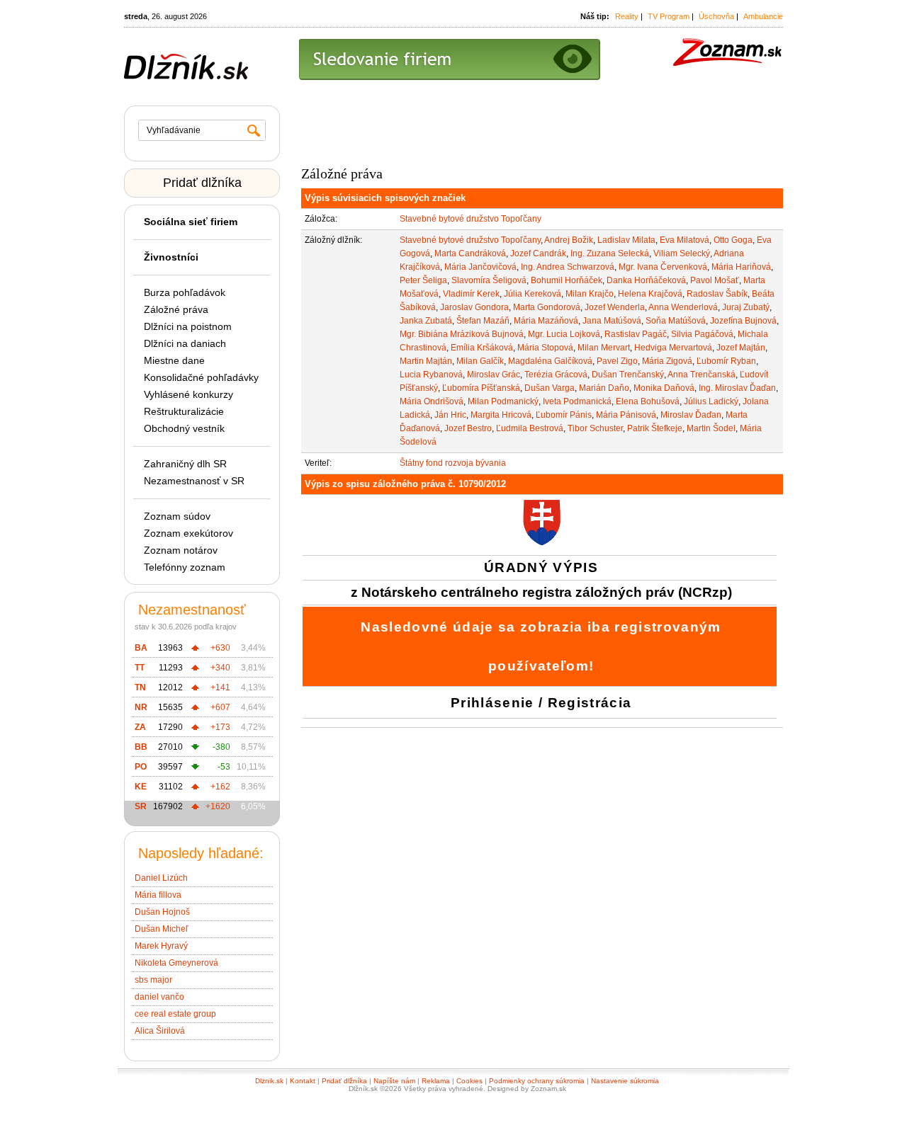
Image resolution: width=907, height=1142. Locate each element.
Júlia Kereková (532, 294)
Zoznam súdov (177, 516)
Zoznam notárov (181, 550)
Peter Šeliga (423, 280)
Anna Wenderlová (683, 307)
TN (140, 687)
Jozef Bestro (468, 428)
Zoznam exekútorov (188, 533)
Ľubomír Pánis (564, 415)
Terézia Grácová (555, 374)
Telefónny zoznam (184, 567)
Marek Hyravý (161, 946)
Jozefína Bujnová (743, 321)
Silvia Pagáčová (702, 334)
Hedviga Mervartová (673, 348)
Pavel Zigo (617, 361)
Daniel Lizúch (161, 878)
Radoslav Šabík (717, 294)
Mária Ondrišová (431, 401)
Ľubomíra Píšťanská (481, 388)
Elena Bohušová (648, 401)
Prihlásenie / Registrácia (541, 702)
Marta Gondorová (546, 307)
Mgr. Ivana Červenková (663, 267)
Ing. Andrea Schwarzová (567, 267)
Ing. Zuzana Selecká (609, 253)
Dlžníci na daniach (185, 343)
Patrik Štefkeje (654, 428)
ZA (140, 727)
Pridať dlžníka (202, 183)
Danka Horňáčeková (646, 280)
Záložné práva (176, 309)
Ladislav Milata (626, 240)
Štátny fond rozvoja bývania (453, 463)
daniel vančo (159, 997)
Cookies (469, 1081)
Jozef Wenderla (615, 307)
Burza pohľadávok (184, 292)
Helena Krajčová (650, 294)
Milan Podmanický (503, 401)
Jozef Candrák (538, 253)
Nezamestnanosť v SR (194, 480)
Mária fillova (158, 895)
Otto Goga (733, 240)
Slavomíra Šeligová (488, 280)
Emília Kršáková (482, 348)
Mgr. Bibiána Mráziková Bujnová (462, 334)
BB (141, 747)
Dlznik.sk (269, 1081)
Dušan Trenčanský (628, 374)
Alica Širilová (160, 1031)
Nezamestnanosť (192, 609)
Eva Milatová (684, 240)
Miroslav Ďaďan (690, 415)
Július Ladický (711, 401)
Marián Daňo (604, 388)
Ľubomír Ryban (726, 361)
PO (141, 767)
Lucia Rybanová (431, 374)
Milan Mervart (604, 348)
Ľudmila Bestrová (529, 428)
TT (140, 668)
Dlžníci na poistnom (188, 326)
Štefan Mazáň (482, 321)
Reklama (436, 1081)
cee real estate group (175, 1014)
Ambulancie (763, 16)
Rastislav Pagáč (635, 334)
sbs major (153, 980)
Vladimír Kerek (471, 294)
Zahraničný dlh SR (185, 463)
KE (141, 787)
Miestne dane (174, 360)
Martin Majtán (426, 361)
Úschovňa (716, 16)
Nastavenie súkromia (625, 1081)
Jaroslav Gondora (474, 307)
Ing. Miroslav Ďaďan (737, 388)
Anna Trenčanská (701, 374)
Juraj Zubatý (746, 307)
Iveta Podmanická (577, 401)
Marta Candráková (470, 253)
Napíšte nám (394, 1081)
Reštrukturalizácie (184, 411)
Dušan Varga (549, 388)
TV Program (668, 16)
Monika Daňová (663, 388)
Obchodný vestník (184, 428)
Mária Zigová (667, 361)
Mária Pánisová (626, 415)
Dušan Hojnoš (162, 912)
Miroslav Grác (493, 374)
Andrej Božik (568, 240)
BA (141, 648)
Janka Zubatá (426, 321)
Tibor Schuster (595, 428)
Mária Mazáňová (546, 321)
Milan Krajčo (589, 294)
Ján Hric (450, 415)
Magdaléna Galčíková (550, 361)
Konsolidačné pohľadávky (201, 377)
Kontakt (302, 1081)
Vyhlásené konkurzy (188, 394)
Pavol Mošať (714, 280)
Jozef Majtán (740, 348)
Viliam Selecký (681, 253)
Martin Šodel (711, 428)
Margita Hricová (501, 415)
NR (141, 707)
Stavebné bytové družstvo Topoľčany (470, 219)
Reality (626, 16)
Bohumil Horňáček (566, 280)
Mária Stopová (545, 348)
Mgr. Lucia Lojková (564, 334)
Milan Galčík (480, 361)
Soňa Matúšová (676, 321)
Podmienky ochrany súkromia (537, 1081)
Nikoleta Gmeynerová (176, 963)
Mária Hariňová (741, 267)
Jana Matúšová (611, 321)
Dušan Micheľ (161, 929)
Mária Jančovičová (480, 267)
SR (141, 806)
